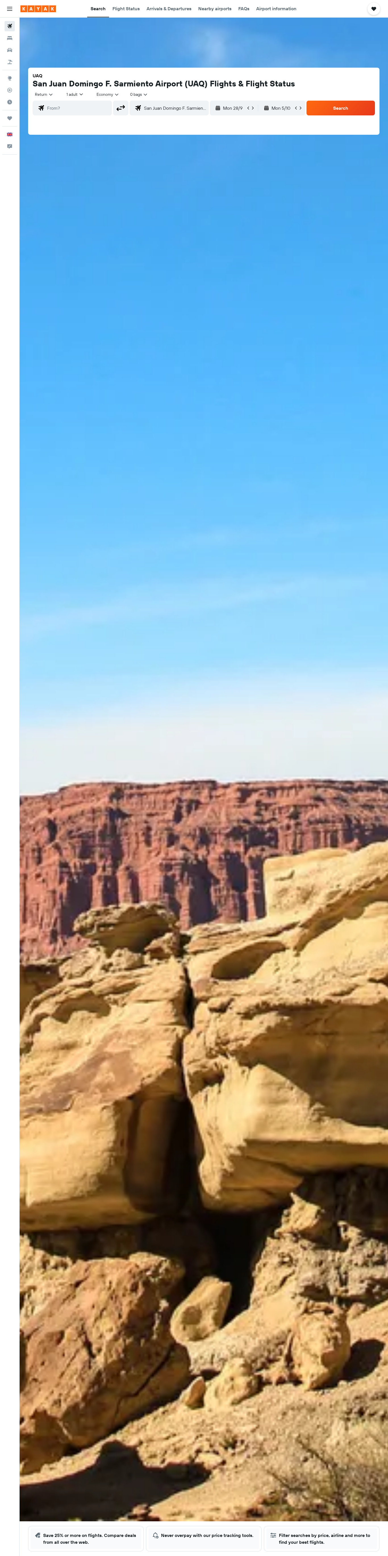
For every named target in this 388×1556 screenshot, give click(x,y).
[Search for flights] (9, 26)
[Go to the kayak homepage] (38, 8)
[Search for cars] (9, 50)
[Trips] (9, 118)
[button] (9, 9)
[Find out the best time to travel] (9, 102)
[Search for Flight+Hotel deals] (9, 62)
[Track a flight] (9, 90)
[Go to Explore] (9, 78)
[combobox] (44, 94)
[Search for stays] (9, 38)
